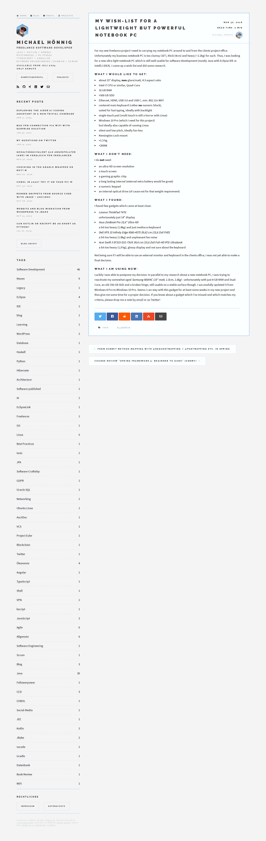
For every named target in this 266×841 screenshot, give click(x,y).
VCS (19, 526)
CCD (19, 691)
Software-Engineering (30, 646)
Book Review (24, 774)
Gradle (21, 756)
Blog (36, 16)
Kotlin (20, 728)
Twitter (21, 554)
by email (138, 300)
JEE (19, 719)
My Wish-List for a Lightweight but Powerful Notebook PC (140, 28)
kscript (21, 609)
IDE (19, 306)
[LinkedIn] (35, 87)
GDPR (20, 480)
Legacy (21, 288)
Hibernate (23, 370)
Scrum (21, 655)
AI (18, 398)
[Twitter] (41, 87)
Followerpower (26, 682)
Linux (20, 434)
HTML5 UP (50, 820)
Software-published (29, 389)
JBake (20, 737)
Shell (20, 590)
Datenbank (23, 765)
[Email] (48, 87)
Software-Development (31, 269)
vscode (21, 747)
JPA (19, 462)
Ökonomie (23, 563)
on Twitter (153, 300)
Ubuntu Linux (25, 508)
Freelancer (23, 416)
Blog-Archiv (29, 244)
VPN (19, 600)
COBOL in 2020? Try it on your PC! (43, 182)
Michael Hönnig (45, 42)
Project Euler (24, 535)
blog (19, 315)
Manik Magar (64, 823)
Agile (20, 627)
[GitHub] (24, 87)
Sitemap (51, 825)
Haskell (21, 352)
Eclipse (21, 297)
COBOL (21, 701)
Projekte (67, 16)
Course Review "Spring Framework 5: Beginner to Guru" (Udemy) (146, 361)
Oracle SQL (23, 489)
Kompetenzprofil (32, 77)
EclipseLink (23, 407)
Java (19, 673)
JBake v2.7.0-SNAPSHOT (34, 825)
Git (18, 425)
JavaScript (23, 618)
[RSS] (18, 87)
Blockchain (23, 545)
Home (23, 16)
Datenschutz (56, 806)
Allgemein (123, 328)
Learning (22, 324)
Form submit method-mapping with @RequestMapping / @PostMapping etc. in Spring (164, 349)
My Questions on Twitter (36, 140)
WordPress (23, 333)
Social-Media (25, 710)
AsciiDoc (22, 517)
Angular (21, 572)
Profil (50, 16)
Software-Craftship (28, 471)
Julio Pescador (25, 823)
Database (22, 343)
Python (21, 361)
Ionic (20, 453)
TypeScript (23, 581)
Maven (21, 278)
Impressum (28, 806)
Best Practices (25, 444)
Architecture (24, 379)
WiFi (19, 783)
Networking (24, 499)
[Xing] (30, 87)
